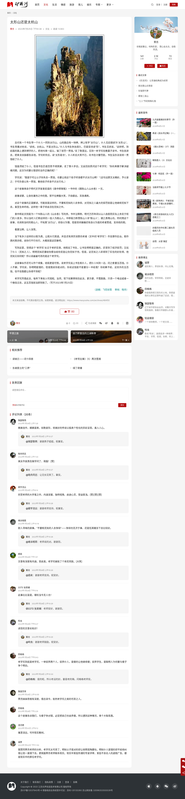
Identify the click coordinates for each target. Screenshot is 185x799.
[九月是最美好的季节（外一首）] (144, 122)
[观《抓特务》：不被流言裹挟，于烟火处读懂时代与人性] (144, 203)
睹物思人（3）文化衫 (162, 160)
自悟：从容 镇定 (159, 241)
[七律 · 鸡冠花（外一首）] (144, 176)
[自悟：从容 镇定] (144, 244)
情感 (63, 4)
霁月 (12, 29)
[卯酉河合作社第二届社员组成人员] (144, 230)
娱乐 (89, 4)
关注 (151, 66)
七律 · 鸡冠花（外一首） (163, 173)
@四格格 (30, 679)
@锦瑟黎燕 (31, 441)
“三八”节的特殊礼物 (147, 101)
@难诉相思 (31, 541)
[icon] (149, 786)
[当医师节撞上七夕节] (144, 190)
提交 (122, 405)
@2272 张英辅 (33, 608)
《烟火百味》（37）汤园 (163, 146)
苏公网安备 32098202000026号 (97, 790)
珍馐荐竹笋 (143, 91)
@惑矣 (29, 575)
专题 (98, 4)
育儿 (80, 4)
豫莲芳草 (22, 691)
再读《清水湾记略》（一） (164, 133)
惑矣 (20, 554)
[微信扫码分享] (100, 323)
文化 (46, 4)
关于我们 (25, 782)
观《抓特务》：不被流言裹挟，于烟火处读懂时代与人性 (163, 203)
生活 (54, 4)
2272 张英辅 (24, 587)
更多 (109, 4)
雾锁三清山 (143, 96)
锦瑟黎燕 (22, 420)
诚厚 (20, 742)
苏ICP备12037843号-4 (31, 790)
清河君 (21, 725)
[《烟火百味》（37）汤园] (144, 149)
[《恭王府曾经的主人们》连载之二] (144, 217)
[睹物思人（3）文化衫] (144, 163)
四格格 (21, 654)
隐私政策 (49, 782)
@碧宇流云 (31, 508)
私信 (163, 66)
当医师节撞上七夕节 (161, 187)
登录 (158, 4)
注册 (165, 4)
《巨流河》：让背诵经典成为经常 (153, 80)
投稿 (173, 4)
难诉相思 (22, 520)
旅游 (72, 4)
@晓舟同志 (31, 474)
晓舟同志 (22, 453)
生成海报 (92, 323)
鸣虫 (20, 621)
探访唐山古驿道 (145, 85)
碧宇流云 (22, 487)
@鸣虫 (29, 642)
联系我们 (37, 782)
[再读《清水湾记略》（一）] (144, 136)
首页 (37, 4)
